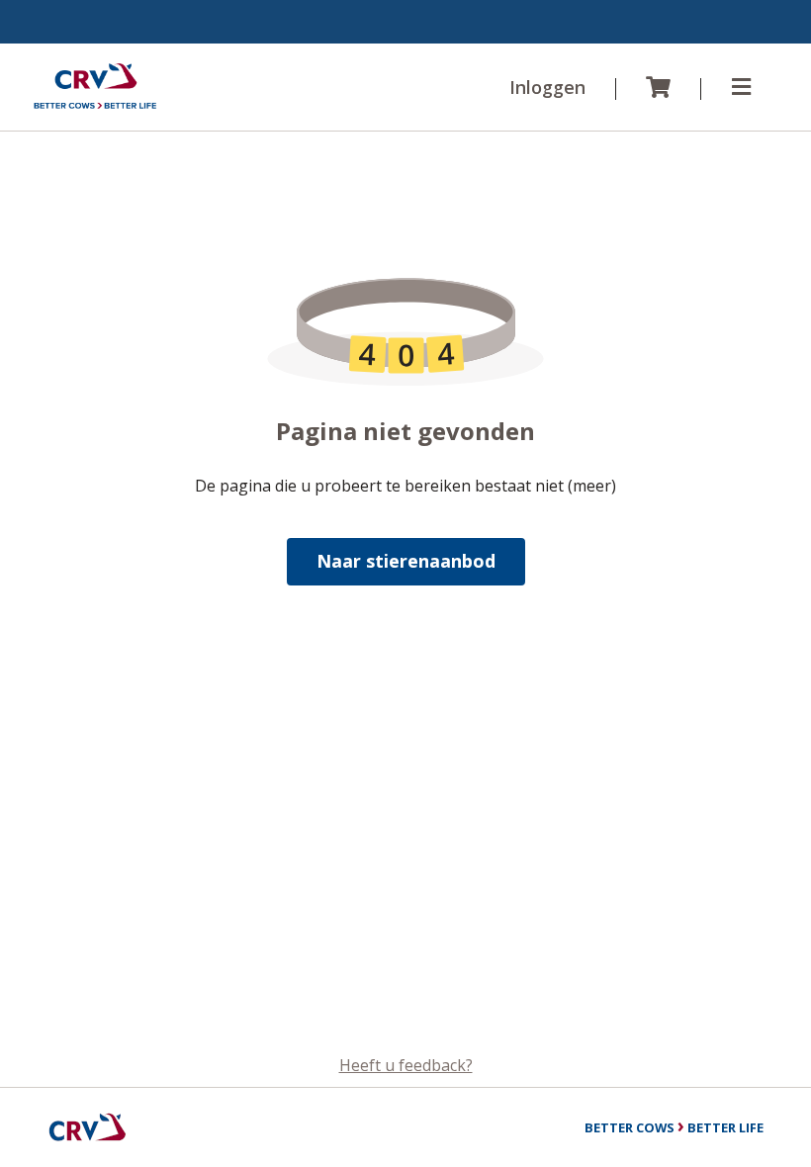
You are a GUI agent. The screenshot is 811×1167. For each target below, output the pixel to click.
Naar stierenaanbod (406, 561)
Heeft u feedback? (406, 1065)
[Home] (95, 87)
